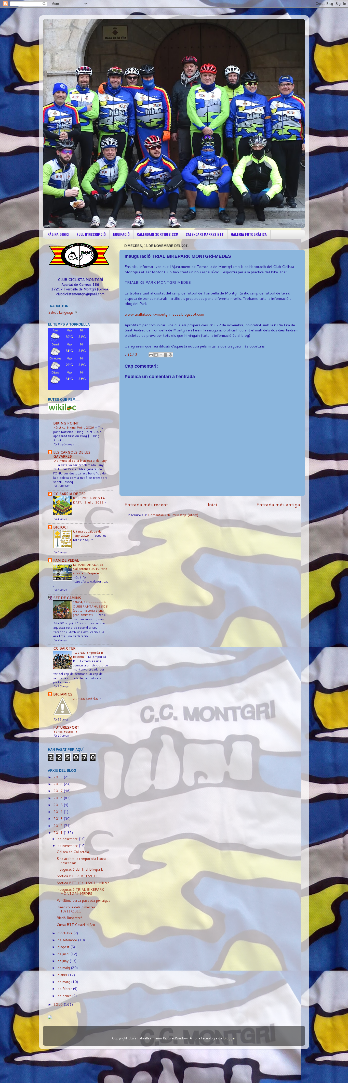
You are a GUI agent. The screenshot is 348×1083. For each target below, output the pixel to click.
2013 (58, 818)
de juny (64, 960)
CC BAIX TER (64, 648)
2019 (58, 777)
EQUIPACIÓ (121, 234)
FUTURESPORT (66, 727)
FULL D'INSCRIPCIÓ (91, 234)
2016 (58, 797)
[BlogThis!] (155, 354)
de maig (64, 967)
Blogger (229, 1038)
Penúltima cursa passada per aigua (83, 900)
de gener (65, 995)
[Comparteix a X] (160, 354)
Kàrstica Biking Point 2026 (74, 427)
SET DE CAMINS (67, 597)
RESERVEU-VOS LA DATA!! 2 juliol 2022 (89, 500)
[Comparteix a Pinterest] (170, 354)
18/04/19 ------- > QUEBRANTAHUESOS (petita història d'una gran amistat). (90, 608)
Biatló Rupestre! (69, 917)
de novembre (68, 845)
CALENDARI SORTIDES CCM (157, 234)
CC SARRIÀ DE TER (69, 493)
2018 (58, 783)
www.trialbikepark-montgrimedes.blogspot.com (164, 314)
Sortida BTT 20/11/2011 (77, 875)
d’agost (64, 946)
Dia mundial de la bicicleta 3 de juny (80, 460)
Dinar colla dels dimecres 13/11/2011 (76, 909)
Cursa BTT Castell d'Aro (76, 924)
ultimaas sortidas (86, 698)
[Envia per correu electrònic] (151, 354)
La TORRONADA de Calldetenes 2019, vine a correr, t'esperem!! (90, 568)
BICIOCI (60, 527)
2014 (58, 811)
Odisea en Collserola (73, 851)
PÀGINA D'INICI (58, 234)
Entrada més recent (146, 504)
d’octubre (65, 933)
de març (64, 981)
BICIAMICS (62, 694)
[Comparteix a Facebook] (165, 354)
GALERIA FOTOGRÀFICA (249, 234)
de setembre (68, 939)
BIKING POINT (66, 423)
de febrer (65, 988)
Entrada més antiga (278, 504)
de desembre (68, 838)
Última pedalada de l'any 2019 (87, 533)
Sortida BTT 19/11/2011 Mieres (83, 882)
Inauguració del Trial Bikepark (80, 869)
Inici (212, 504)
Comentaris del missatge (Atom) (173, 514)
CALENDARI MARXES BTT (205, 234)
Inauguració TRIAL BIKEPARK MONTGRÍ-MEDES (80, 891)
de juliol (64, 953)
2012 (58, 825)
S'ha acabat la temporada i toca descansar (81, 860)
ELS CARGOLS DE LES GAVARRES (71, 454)
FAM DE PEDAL (66, 560)
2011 (58, 832)
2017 (58, 790)
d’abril (63, 974)
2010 (58, 1004)
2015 (58, 804)
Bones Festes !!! (65, 731)
